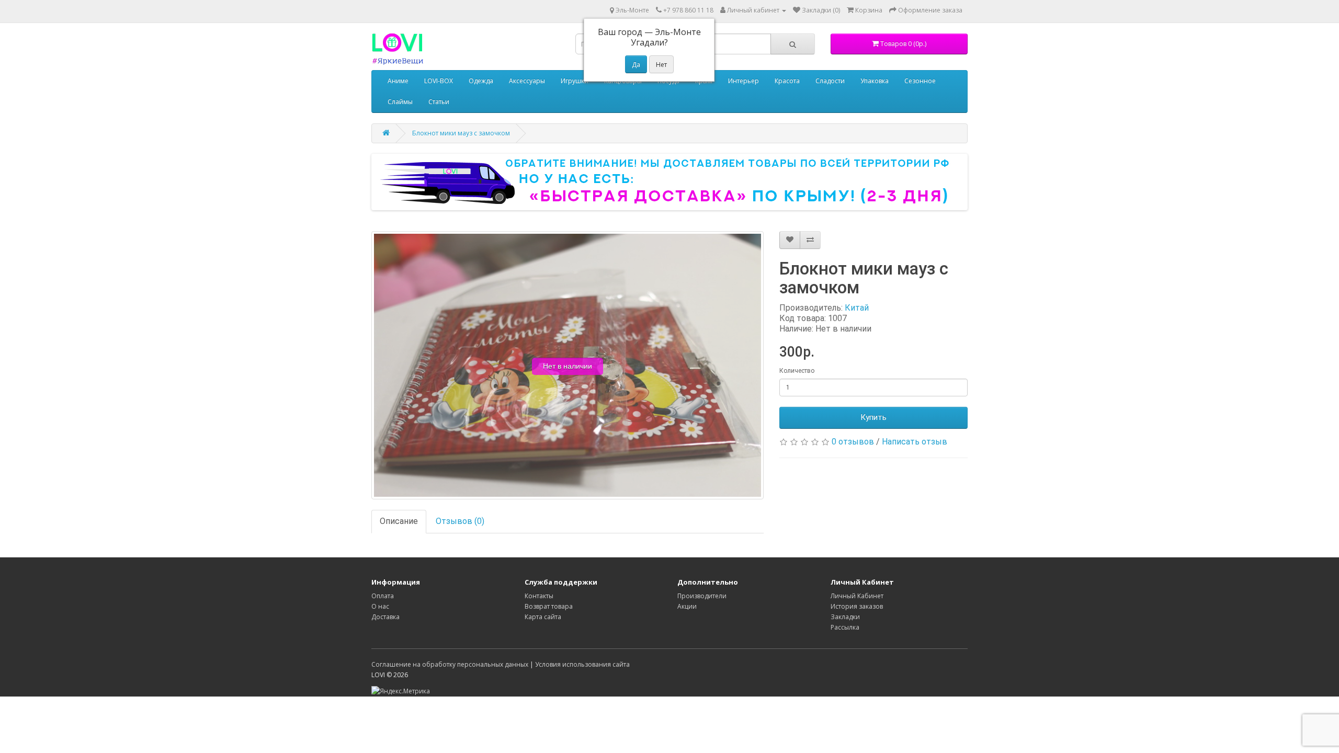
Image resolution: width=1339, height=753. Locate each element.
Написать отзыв (914, 442)
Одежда (481, 80)
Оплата (382, 595)
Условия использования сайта (582, 664)
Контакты (539, 595)
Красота (787, 80)
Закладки (845, 616)
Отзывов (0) (460, 521)
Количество (796, 370)
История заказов (857, 606)
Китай (857, 308)
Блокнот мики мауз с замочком (461, 133)
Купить (873, 417)
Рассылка (845, 627)
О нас (380, 606)
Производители (702, 595)
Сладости (830, 80)
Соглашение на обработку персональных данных (449, 664)
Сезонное (920, 80)
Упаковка (874, 80)
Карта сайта (543, 616)
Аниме (398, 80)
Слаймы (400, 101)
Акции (687, 606)
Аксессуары (527, 80)
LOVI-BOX (438, 80)
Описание (399, 521)
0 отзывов (853, 442)
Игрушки (574, 80)
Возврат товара (549, 606)
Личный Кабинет (857, 595)
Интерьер (743, 80)
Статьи (438, 101)
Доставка (385, 616)
